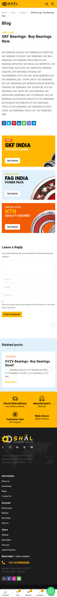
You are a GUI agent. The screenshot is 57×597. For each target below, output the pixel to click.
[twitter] (24, 447)
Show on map (8, 468)
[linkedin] (17, 447)
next (49, 369)
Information (10, 356)
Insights (23, 12)
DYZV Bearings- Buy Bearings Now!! (27, 363)
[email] (4, 578)
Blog (13, 12)
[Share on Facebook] (4, 123)
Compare (39, 593)
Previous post (53, 325)
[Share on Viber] (29, 123)
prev (7, 369)
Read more (11, 382)
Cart (18, 593)
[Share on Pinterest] (14, 123)
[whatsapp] (19, 578)
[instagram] (10, 447)
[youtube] (31, 447)
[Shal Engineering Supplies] (10, 4)
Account (5, 595)
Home (4, 12)
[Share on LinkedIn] (19, 123)
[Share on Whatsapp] (24, 123)
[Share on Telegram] (34, 123)
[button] (51, 591)
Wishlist (28, 593)
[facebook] (3, 447)
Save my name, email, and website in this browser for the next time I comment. (28, 306)
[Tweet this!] (9, 123)
